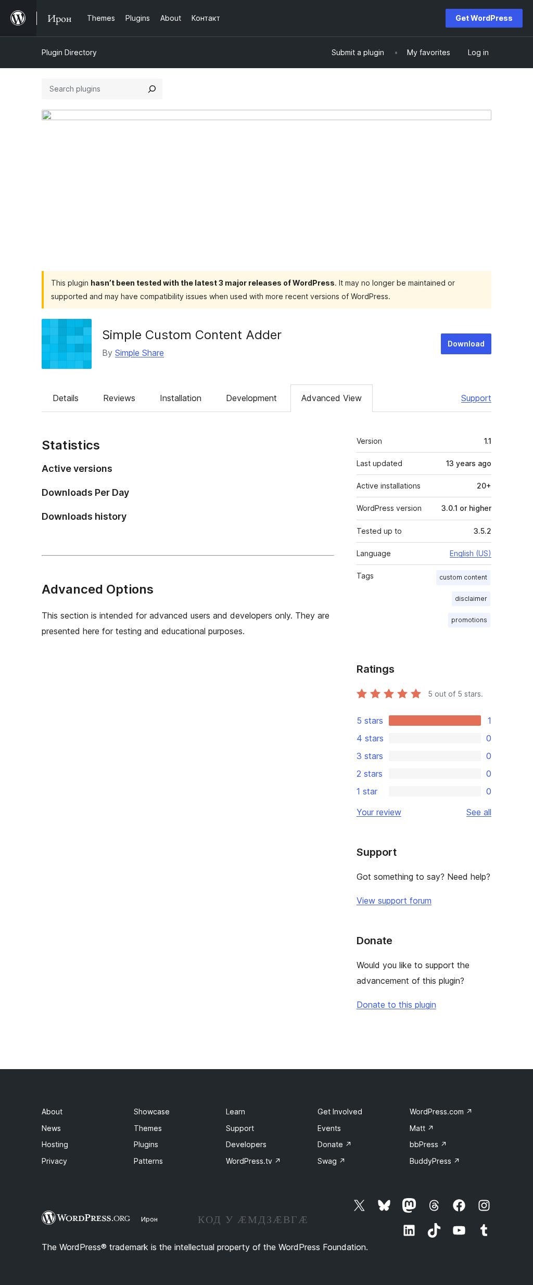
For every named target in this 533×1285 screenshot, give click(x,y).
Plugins (146, 1144)
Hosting (55, 1144)
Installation (180, 398)
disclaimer (471, 598)
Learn (235, 1111)
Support (476, 398)
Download (466, 343)
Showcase (152, 1111)
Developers (246, 1144)
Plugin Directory (69, 52)
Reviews (119, 398)
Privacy (54, 1160)
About (52, 1111)
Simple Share (139, 353)
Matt (422, 1128)
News (51, 1128)
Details (66, 398)
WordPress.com (441, 1111)
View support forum (394, 900)
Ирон (149, 1219)
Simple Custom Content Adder (192, 334)
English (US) (470, 553)
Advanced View (331, 398)
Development (251, 398)
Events (329, 1128)
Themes (148, 1128)
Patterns (148, 1160)
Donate (335, 1144)
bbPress (428, 1144)
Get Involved (340, 1111)
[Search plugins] (152, 89)
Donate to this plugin (396, 1004)
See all (478, 812)
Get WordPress (484, 18)
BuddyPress (435, 1160)
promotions (469, 620)
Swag (332, 1160)
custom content (463, 577)
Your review (379, 812)
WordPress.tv (253, 1160)
